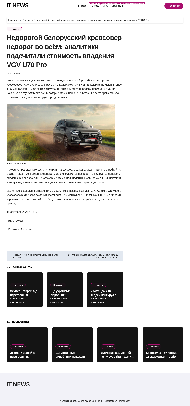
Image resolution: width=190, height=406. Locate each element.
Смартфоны (119, 4)
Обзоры (96, 4)
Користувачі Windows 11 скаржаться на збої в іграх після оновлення (162, 356)
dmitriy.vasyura (19, 298)
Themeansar (123, 401)
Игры (106, 4)
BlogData (109, 401)
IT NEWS (18, 5)
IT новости (84, 4)
